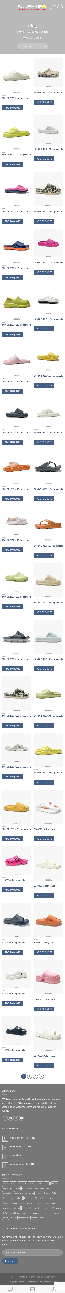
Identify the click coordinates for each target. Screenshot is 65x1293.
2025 (5, 1183)
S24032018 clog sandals (45, 829)
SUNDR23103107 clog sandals (16, 659)
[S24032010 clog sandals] (48, 1033)
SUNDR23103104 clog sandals (48, 716)
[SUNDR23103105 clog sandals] (16, 693)
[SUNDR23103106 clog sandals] (48, 637)
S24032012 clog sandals (45, 999)
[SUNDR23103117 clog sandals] (16, 359)
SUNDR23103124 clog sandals (48, 149)
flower (46, 1193)
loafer (14, 1203)
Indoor (19, 1198)
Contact (49, 1277)
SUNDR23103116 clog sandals (48, 376)
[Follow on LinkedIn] (21, 1118)
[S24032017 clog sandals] (16, 860)
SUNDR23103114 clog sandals (48, 432)
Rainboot (25, 1213)
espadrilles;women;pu (24, 1193)
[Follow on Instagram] (10, 1118)
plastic (17, 1208)
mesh (22, 1203)
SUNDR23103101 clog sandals (16, 829)
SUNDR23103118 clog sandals (48, 319)
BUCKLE (22, 1183)
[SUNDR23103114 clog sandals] (48, 413)
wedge (34, 1217)
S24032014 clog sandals (45, 942)
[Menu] (4, 6)
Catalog (22, 1277)
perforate (7, 1208)
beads (13, 1183)
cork (47, 1183)
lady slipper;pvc (46, 1198)
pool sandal (27, 1208)
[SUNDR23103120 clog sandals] (48, 243)
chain (40, 1183)
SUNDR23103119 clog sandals (16, 325)
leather (6, 1203)
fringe (5, 1198)
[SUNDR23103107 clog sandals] (16, 637)
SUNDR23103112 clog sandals (48, 489)
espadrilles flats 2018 (21, 1146)
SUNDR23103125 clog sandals (16, 154)
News (32, 1277)
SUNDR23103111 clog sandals (16, 540)
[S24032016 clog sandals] (48, 863)
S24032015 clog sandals (13, 942)
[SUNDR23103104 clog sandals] (48, 693)
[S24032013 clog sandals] (16, 974)
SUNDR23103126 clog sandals (48, 92)
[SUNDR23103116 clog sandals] (48, 356)
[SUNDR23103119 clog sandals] (16, 302)
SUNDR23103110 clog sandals (48, 546)
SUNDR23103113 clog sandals (16, 489)
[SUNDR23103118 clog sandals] (48, 299)
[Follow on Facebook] (5, 1118)
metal (29, 1203)
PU (52, 1208)
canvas (32, 1183)
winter (42, 1217)
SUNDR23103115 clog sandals (16, 432)
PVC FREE (14, 1213)
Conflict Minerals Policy (22, 1137)
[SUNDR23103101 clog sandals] (16, 807)
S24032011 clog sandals (13, 1050)
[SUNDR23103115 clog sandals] (16, 413)
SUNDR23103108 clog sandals (48, 602)
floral (38, 1193)
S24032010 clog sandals (45, 1056)
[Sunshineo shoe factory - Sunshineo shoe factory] (32, 6)
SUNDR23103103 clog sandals (16, 767)
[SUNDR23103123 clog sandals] (16, 189)
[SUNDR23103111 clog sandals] (16, 520)
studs (5, 1217)
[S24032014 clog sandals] (48, 920)
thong (13, 1217)
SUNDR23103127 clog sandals (16, 98)
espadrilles (7, 1193)
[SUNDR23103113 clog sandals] (16, 466)
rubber (35, 1213)
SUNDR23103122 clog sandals (48, 211)
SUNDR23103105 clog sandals (16, 716)
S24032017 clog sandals (13, 880)
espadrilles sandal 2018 (22, 1163)
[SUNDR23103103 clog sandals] (16, 747)
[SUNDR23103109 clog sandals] (16, 577)
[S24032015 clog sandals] (16, 920)
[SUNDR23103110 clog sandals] (48, 523)
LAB (35, 1198)
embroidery (27, 1188)
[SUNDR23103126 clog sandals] (48, 72)
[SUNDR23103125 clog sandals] (16, 132)
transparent (23, 1217)
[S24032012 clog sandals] (48, 977)
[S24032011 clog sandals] (16, 1030)
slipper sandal (53, 1213)
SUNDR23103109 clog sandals (16, 597)
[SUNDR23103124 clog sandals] (48, 129)
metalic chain (49, 1203)
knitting (27, 1198)
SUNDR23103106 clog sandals (48, 659)
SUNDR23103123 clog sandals (16, 211)
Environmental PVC (43, 1188)
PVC (5, 1213)
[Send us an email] (15, 1118)
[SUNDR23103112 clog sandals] (48, 466)
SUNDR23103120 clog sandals (48, 262)
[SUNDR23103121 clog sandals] (16, 246)
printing (45, 1208)
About (40, 1277)
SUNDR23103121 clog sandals (16, 268)
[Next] (41, 1076)
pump (58, 1208)
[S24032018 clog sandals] (48, 807)
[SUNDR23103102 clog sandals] (48, 750)
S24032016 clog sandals (45, 886)
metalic (38, 1203)
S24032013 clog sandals (13, 993)
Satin (43, 1213)
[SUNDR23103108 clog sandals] (48, 580)
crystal (54, 1183)
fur (12, 1198)
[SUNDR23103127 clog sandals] (16, 75)
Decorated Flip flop (11, 1188)
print (37, 1208)
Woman (33, 31)
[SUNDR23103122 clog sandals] (48, 189)
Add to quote (12, 108)
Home (21, 31)
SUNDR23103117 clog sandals (16, 381)
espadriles (15, 1155)
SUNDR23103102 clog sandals (48, 772)
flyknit (55, 1193)
